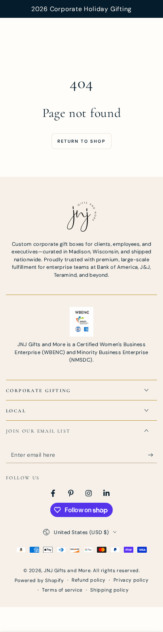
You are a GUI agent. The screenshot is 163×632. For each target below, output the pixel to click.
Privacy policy (131, 580)
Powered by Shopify (39, 580)
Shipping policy (109, 590)
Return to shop (81, 141)
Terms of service (62, 590)
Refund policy (89, 580)
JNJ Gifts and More (67, 570)
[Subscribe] (152, 455)
